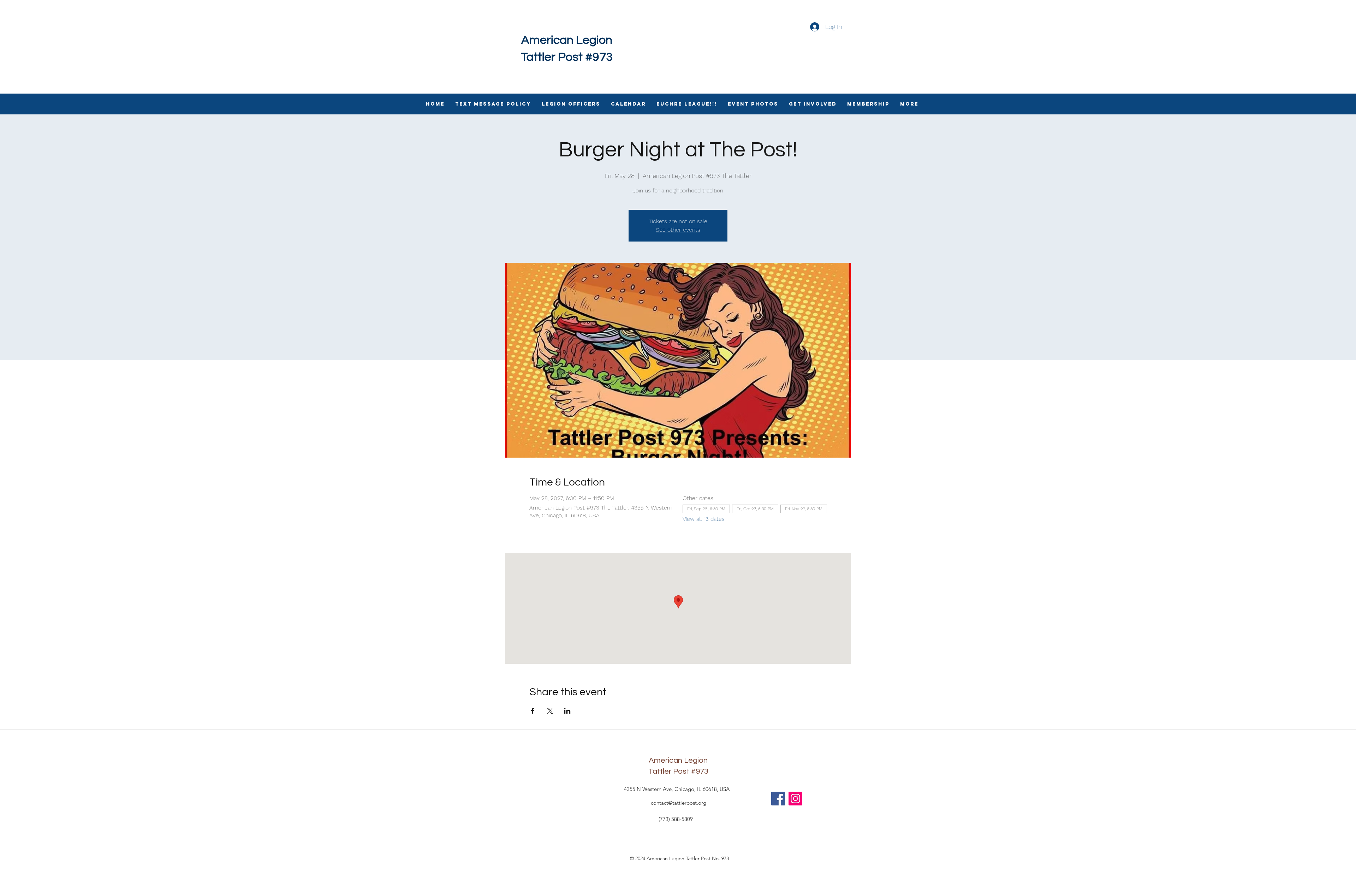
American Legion (566, 40)
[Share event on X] (550, 711)
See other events (678, 229)
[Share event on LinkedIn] (567, 711)
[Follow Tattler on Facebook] (778, 798)
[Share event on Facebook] (532, 711)
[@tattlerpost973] (795, 798)
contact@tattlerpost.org (678, 802)
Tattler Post (668, 771)
